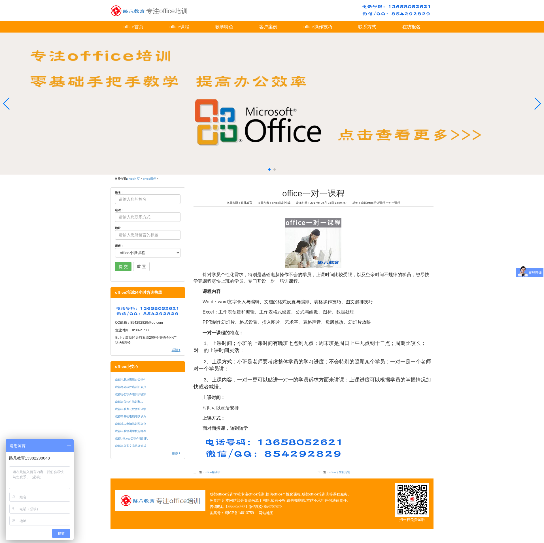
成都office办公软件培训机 (131, 438)
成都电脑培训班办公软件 (130, 379)
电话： (119, 210)
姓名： (119, 192)
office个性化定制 (339, 472)
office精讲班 (212, 472)
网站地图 (266, 513)
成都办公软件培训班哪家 (130, 394)
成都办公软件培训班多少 (130, 387)
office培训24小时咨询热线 (138, 292)
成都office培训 (221, 494)
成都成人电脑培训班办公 (130, 423)
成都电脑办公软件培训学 (130, 409)
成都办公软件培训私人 (129, 401)
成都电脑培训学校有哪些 (130, 431)
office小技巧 (126, 366)
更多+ (176, 453)
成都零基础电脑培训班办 (130, 416)
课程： (119, 245)
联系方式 (367, 26)
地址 (118, 227)
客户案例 (268, 26)
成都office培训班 (315, 494)
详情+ (176, 350)
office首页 (133, 26)
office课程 (179, 26)
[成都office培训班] (127, 10)
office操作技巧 (317, 26)
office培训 (256, 494)
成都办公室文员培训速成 (130, 445)
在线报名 (411, 26)
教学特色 (224, 26)
